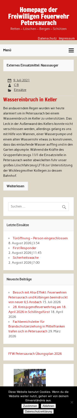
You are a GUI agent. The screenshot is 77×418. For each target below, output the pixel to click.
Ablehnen (48, 406)
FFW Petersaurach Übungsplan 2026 (35, 354)
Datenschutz (47, 38)
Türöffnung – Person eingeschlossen (40, 238)
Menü (7, 50)
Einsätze (20, 90)
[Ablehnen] (72, 402)
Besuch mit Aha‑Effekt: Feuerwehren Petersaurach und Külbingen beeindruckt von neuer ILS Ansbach (38, 297)
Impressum (67, 38)
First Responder (24, 248)
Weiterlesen (15, 186)
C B (16, 85)
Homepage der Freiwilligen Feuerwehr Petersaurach (38, 16)
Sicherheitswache (26, 258)
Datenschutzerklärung (38, 411)
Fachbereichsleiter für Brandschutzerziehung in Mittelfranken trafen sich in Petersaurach (36, 326)
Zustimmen (30, 406)
